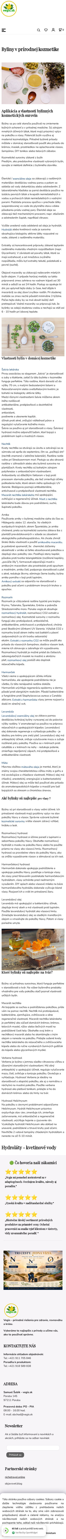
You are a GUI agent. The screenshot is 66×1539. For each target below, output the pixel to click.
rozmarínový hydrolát (14, 613)
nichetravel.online (15, 1477)
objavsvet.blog (13, 1483)
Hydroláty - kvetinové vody (29, 1147)
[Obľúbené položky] (46, 30)
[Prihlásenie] (53, 30)
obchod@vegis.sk (22, 1414)
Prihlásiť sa (15, 1455)
